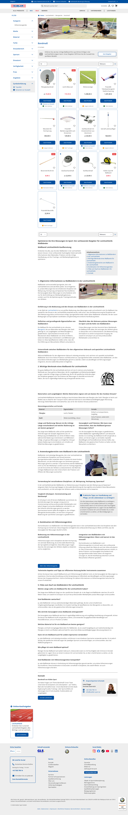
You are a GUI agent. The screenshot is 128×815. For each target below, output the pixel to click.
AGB (38, 809)
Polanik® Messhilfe (47, 210)
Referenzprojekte (89, 793)
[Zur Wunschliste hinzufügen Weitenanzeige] (94, 84)
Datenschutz (45, 809)
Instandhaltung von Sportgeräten (95, 787)
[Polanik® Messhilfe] (47, 201)
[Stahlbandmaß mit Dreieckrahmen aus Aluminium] (88, 119)
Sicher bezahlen (15, 747)
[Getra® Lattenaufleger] (108, 119)
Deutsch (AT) (112, 1)
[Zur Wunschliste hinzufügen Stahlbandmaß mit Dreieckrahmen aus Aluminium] (94, 126)
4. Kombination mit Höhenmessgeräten (100, 267)
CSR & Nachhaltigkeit (55, 785)
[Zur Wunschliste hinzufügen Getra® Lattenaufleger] (115, 126)
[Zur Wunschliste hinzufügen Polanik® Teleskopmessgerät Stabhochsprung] (115, 84)
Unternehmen (96, 10)
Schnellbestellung (90, 765)
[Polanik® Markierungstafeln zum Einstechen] (68, 119)
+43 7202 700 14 (91, 690)
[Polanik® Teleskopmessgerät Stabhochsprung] (108, 77)
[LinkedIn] (116, 751)
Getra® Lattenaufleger (108, 129)
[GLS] (50, 751)
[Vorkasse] (18, 751)
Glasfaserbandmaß (67, 171)
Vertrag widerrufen (91, 772)
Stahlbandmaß (88, 171)
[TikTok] (103, 751)
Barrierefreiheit (75, 809)
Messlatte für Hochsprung (47, 130)
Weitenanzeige (88, 87)
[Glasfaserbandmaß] (68, 161)
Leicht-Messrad (68, 87)
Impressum (53, 809)
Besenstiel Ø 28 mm (47, 171)
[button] (23, 20)
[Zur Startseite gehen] (18, 5)
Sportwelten (52, 787)
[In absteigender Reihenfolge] (115, 64)
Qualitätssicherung (54, 779)
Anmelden (104, 6)
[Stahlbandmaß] (88, 161)
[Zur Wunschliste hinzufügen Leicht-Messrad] (74, 84)
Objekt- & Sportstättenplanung (94, 781)
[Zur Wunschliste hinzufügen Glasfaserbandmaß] (74, 168)
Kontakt (50, 762)
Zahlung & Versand (90, 769)
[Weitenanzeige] (88, 77)
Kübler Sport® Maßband (108, 172)
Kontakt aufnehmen (46, 698)
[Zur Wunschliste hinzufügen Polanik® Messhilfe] (54, 207)
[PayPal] (12, 751)
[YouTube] (107, 751)
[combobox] (64, 6)
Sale (37, 10)
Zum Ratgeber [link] (107, 54)
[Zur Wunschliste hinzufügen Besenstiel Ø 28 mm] (54, 168)
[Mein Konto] (109, 6)
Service (82, 10)
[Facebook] (98, 751)
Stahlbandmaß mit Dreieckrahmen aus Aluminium (88, 131)
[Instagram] (94, 751)
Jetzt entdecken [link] (21, 734)
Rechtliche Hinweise (64, 809)
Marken (44, 10)
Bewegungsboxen (90, 791)
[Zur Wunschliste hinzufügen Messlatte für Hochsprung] (54, 126)
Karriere (51, 775)
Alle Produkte (18, 10)
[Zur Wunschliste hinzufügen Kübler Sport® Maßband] (115, 168)
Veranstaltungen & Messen (57, 783)
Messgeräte (58, 15)
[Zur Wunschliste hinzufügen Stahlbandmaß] (94, 168)
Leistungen (111, 10)
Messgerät (41, 329)
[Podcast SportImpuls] (111, 751)
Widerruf (87, 767)
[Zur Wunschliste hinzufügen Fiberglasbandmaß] (54, 84)
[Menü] (125, 798)
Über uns (51, 781)
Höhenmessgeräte (21, 25)
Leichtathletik (50, 15)
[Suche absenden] (42, 6)
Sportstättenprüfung (91, 785)
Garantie (87, 762)
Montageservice (89, 783)
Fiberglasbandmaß (47, 87)
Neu (31, 10)
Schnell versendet (44, 747)
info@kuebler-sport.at (93, 692)
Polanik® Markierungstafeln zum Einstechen (67, 131)
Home (42, 15)
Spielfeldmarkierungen (91, 789)
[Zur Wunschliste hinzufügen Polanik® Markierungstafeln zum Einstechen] (74, 126)
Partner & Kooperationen (56, 777)
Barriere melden (86, 809)
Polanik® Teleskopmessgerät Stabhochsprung (108, 89)
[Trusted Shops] (77, 751)
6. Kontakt (90, 273)
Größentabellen (53, 765)
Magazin (51, 767)
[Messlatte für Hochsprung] (47, 119)
